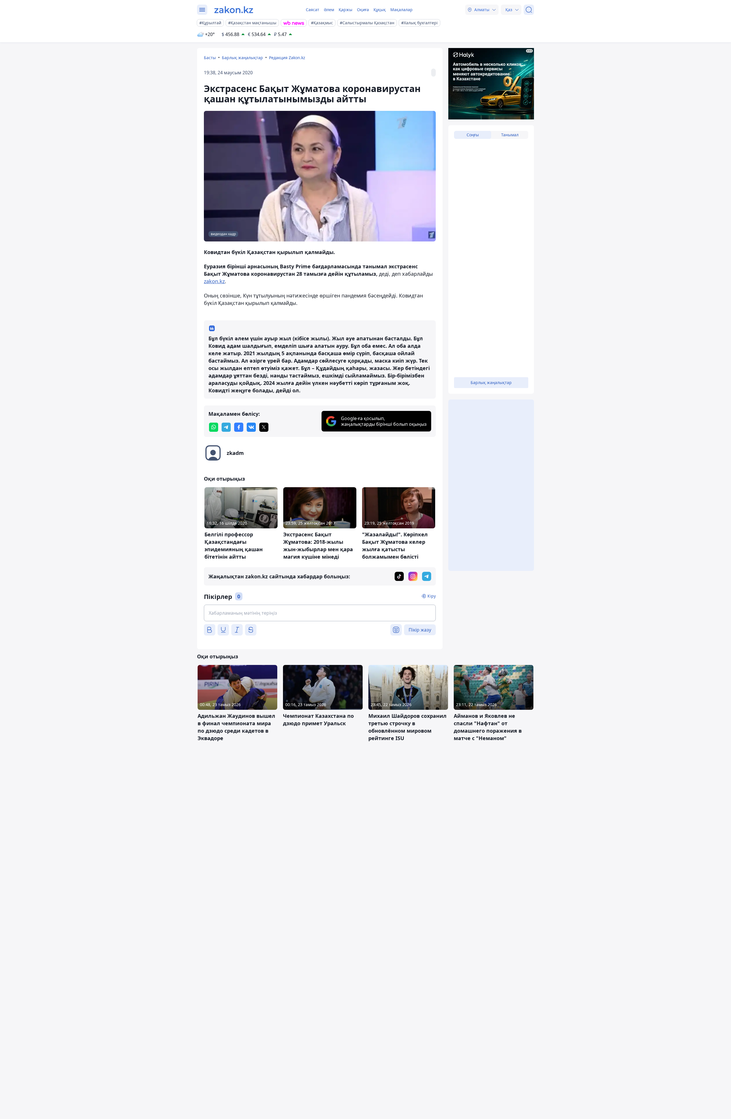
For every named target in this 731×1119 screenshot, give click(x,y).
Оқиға (363, 9)
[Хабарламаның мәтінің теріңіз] (320, 613)
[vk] (251, 427)
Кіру (431, 596)
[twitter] (264, 427)
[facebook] (239, 427)
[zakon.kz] (233, 9)
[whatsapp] (213, 427)
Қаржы (345, 9)
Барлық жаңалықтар (242, 57)
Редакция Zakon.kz (287, 57)
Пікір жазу (420, 630)
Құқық (379, 9)
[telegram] (226, 427)
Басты (210, 57)
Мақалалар (401, 9)
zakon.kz (214, 281)
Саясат (312, 9)
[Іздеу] (529, 10)
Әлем (329, 9)
